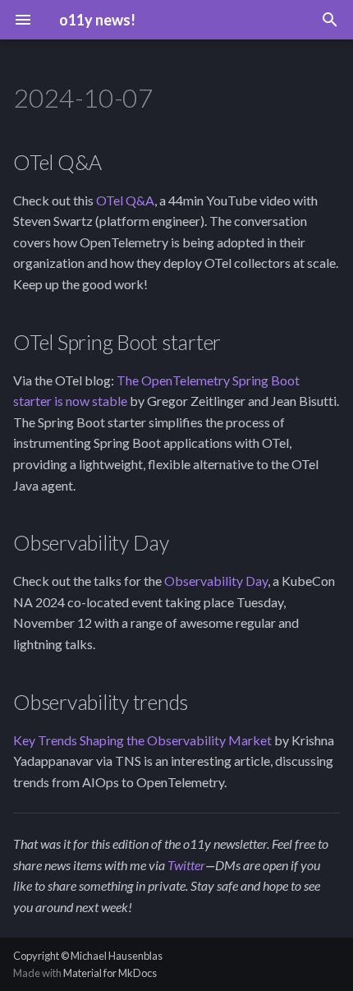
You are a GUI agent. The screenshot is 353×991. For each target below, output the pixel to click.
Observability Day (216, 580)
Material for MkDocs (110, 972)
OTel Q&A (125, 200)
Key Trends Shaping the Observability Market (142, 740)
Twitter (186, 865)
